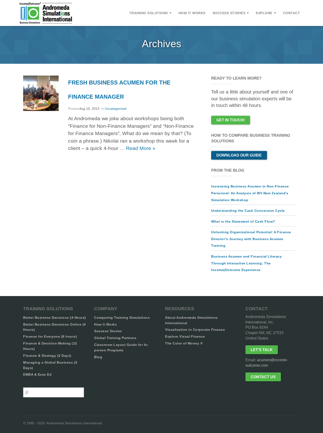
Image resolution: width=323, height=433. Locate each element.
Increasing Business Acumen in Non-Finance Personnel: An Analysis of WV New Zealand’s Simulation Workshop (250, 193)
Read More (140, 148)
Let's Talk (262, 350)
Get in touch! (230, 120)
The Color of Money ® (184, 343)
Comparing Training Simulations (122, 317)
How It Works (192, 13)
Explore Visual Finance (185, 336)
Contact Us (263, 377)
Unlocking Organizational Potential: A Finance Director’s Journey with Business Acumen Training (251, 238)
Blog (98, 357)
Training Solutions (148, 13)
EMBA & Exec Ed (37, 374)
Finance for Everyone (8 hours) (50, 336)
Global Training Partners (115, 338)
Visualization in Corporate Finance (195, 329)
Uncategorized (116, 108)
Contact (291, 13)
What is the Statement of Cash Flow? (243, 221)
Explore (264, 13)
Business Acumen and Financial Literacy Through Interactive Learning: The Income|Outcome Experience (246, 263)
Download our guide (239, 155)
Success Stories (229, 13)
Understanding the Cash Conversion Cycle (248, 210)
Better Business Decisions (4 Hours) (54, 317)
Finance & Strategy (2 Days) (47, 355)
